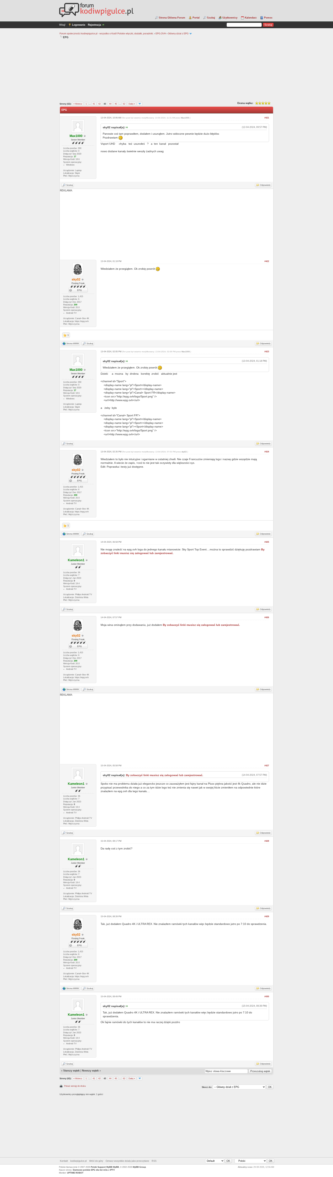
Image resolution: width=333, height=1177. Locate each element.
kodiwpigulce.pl (78, 1161)
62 (124, 104)
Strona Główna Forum (172, 17)
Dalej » (132, 104)
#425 (266, 542)
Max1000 (185, 118)
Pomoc (268, 17)
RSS (154, 1161)
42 (99, 104)
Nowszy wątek (90, 1070)
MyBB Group (139, 1167)
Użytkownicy (229, 17)
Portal (196, 17)
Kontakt (64, 1161)
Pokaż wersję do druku (75, 1086)
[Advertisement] (166, 70)
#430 (266, 996)
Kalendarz (251, 17)
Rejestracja (94, 24)
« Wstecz (77, 104)
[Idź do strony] (140, 104)
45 (116, 104)
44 (110, 104)
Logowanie (78, 24)
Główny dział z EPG (178, 33)
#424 (266, 451)
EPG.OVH (161, 33)
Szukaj (211, 17)
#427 (266, 765)
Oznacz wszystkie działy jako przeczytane (127, 1161)
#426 (266, 617)
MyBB (116, 1167)
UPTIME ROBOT (75, 1173)
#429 (266, 916)
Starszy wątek (71, 1070)
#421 (266, 118)
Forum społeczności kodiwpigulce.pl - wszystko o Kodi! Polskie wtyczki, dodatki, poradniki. (107, 33)
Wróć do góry (96, 1161)
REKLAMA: (66, 190)
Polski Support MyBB (101, 1167)
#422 (266, 261)
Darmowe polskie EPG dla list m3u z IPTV (94, 1170)
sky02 (184, 452)
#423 (266, 351)
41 (94, 104)
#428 (266, 841)
